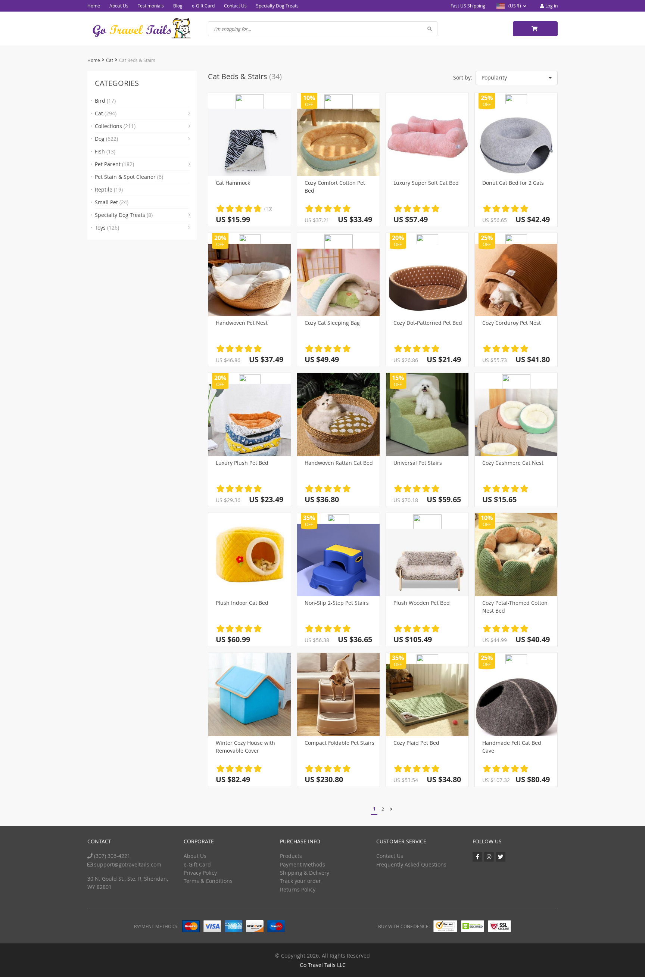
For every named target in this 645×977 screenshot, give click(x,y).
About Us (118, 6)
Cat (109, 60)
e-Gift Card (203, 6)
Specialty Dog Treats (277, 6)
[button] (517, 78)
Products (291, 855)
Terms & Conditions (208, 880)
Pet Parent (114, 164)
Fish (105, 151)
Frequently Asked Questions (411, 864)
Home (93, 6)
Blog (178, 6)
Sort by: (462, 77)
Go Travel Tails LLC (323, 964)
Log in (551, 6)
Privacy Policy (200, 872)
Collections (115, 126)
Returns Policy (297, 889)
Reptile (109, 189)
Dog (106, 138)
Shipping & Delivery (304, 872)
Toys (107, 227)
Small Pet (111, 202)
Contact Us (235, 6)
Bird (105, 100)
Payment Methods (302, 864)
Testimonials (151, 6)
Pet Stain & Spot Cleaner (129, 176)
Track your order (300, 880)
